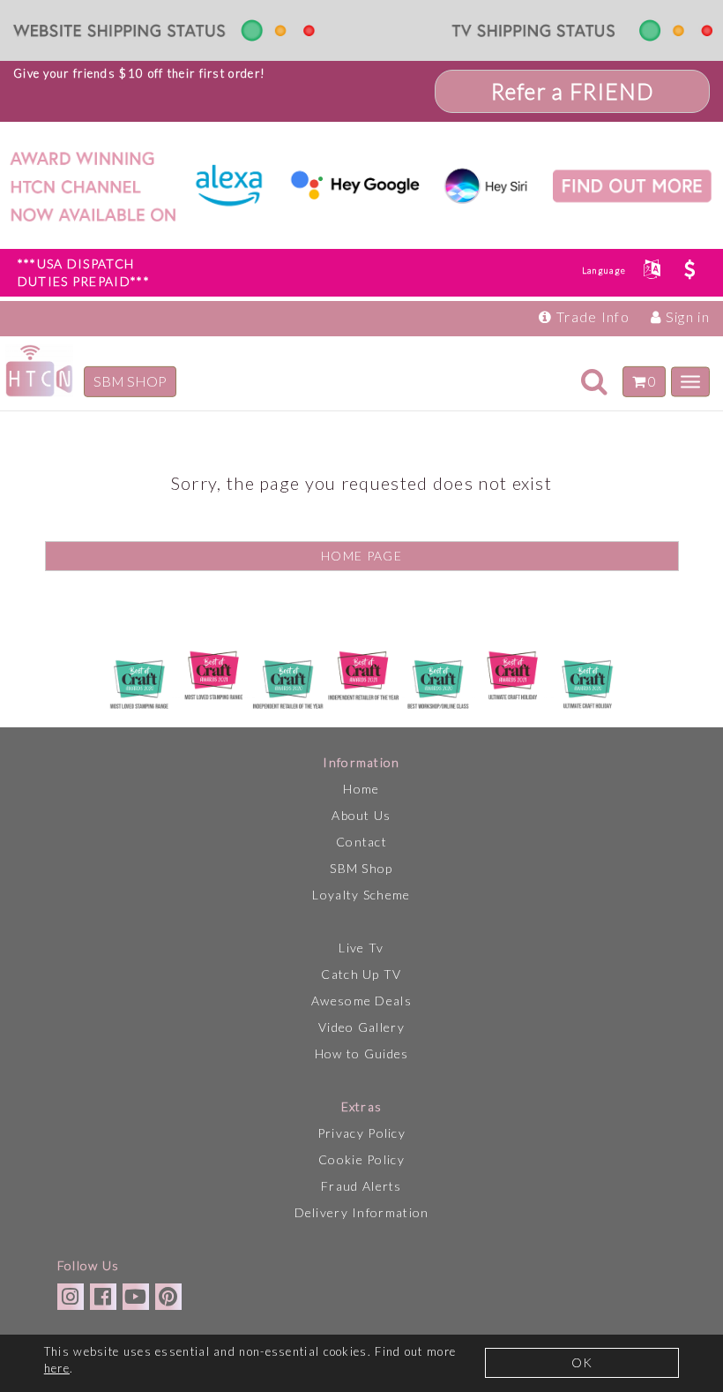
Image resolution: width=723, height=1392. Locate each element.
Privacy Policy (361, 1132)
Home (361, 788)
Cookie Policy (361, 1159)
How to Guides (362, 1053)
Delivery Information (361, 1212)
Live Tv (361, 947)
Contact (361, 841)
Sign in (686, 316)
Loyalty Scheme (361, 894)
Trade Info (591, 316)
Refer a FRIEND (572, 91)
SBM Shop (361, 868)
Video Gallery (361, 1027)
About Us (361, 815)
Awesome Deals (361, 1000)
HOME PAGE (361, 555)
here (57, 1368)
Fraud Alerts (361, 1185)
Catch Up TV (361, 974)
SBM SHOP (130, 380)
